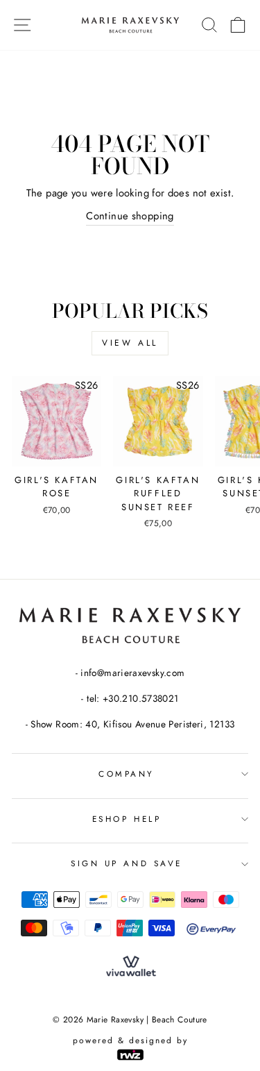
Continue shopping (129, 216)
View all (130, 343)
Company (126, 773)
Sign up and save (126, 863)
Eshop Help (126, 819)
